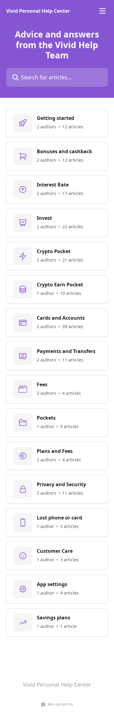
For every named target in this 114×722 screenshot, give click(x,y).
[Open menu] (102, 11)
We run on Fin (60, 704)
